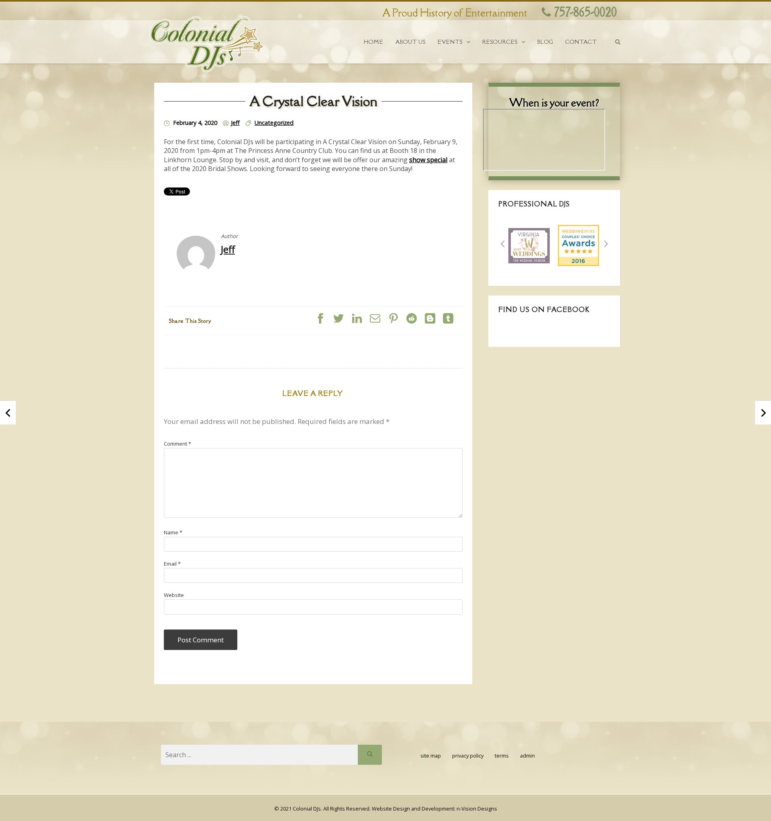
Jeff (235, 122)
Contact (581, 42)
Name (173, 532)
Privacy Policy (467, 755)
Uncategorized (274, 122)
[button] (502, 244)
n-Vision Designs (477, 808)
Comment (177, 443)
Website (174, 595)
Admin (527, 755)
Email (172, 563)
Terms (502, 755)
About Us (411, 42)
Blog (545, 42)
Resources (500, 42)
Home (373, 42)
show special (428, 159)
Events (450, 42)
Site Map (430, 755)
